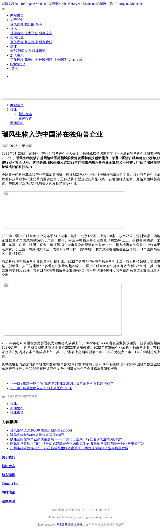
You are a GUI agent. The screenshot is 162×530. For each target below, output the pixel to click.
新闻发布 (25, 114)
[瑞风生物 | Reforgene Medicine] (81, 4)
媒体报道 (25, 118)
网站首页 (17, 15)
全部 (13, 51)
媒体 (13, 109)
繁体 (14, 68)
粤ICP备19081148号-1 (71, 524)
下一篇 (41, 388)
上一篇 (61, 383)
